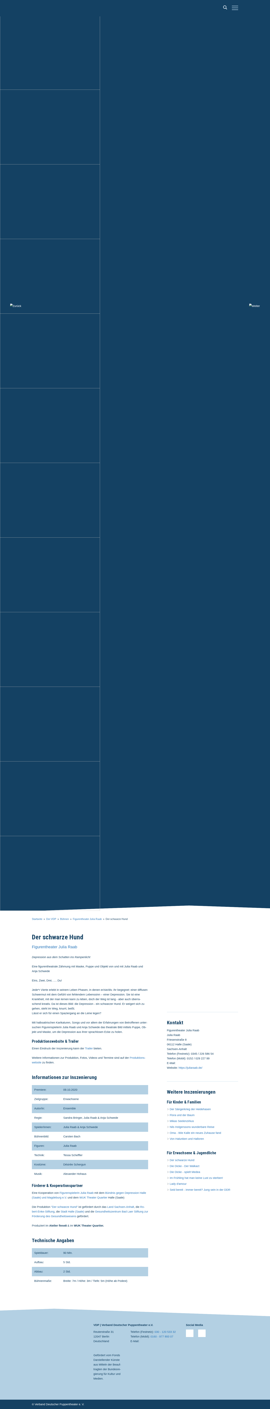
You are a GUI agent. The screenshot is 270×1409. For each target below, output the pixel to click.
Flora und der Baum (182, 1115)
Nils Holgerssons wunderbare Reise (192, 1127)
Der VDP (51, 919)
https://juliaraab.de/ (190, 1067)
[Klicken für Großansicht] (202, 969)
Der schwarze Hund (182, 1160)
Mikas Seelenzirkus (182, 1121)
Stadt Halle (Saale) (72, 1211)
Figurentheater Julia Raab (87, 919)
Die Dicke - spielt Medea (185, 1172)
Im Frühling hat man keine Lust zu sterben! (196, 1177)
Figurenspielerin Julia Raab (77, 1192)
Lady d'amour (178, 1183)
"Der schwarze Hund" (64, 1206)
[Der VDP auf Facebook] (189, 1333)
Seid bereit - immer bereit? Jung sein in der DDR (200, 1189)
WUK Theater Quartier (93, 1197)
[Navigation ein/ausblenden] (235, 8)
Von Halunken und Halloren (187, 1138)
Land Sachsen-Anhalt (120, 1206)
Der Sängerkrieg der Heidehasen (190, 1109)
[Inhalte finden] (225, 8)
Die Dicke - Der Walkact (184, 1166)
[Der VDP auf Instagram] (202, 1333)
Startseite (37, 919)
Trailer (89, 1048)
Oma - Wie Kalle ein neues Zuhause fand (195, 1132)
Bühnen (64, 919)
